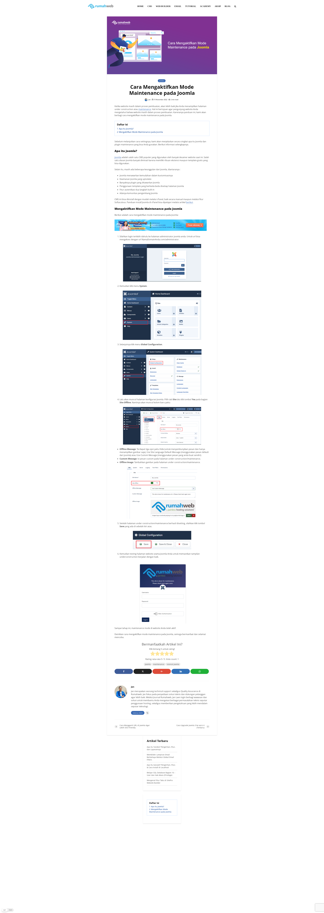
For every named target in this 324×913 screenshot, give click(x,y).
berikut (189, 202)
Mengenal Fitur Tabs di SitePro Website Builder (160, 781)
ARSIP (218, 6)
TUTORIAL (190, 6)
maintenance (144, 109)
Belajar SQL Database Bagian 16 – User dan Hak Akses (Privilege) (161, 773)
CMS (149, 6)
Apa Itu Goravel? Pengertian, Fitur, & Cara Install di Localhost (161, 766)
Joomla (161, 81)
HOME (140, 6)
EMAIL (177, 6)
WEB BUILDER (163, 6)
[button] (7, 910)
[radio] (152, 654)
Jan (149, 99)
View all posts (138, 713)
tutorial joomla (173, 664)
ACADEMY (205, 6)
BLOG (227, 6)
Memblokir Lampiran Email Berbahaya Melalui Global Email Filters (160, 757)
